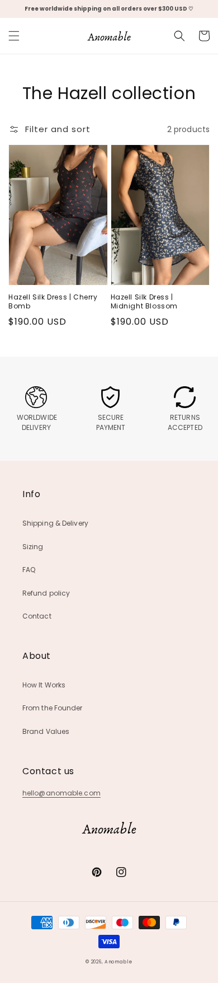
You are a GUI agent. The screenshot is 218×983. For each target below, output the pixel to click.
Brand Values (45, 731)
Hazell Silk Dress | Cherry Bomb (53, 302)
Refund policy (46, 593)
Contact (36, 616)
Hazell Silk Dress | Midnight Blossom (144, 302)
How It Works (43, 685)
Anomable (118, 961)
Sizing (33, 546)
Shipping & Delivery (55, 523)
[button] (14, 36)
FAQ (28, 569)
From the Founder (52, 708)
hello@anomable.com (61, 793)
